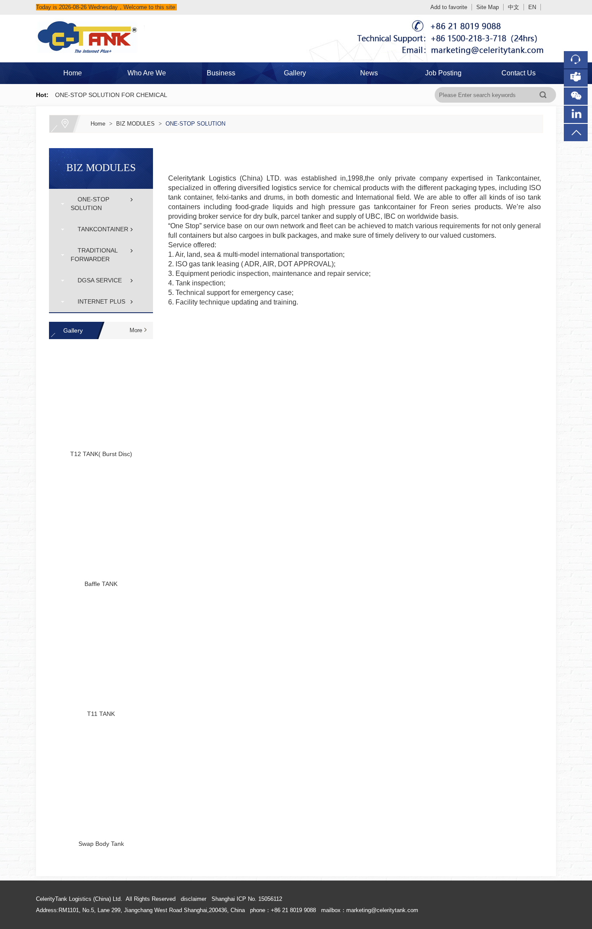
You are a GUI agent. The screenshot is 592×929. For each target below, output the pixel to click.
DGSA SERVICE (96, 280)
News (369, 73)
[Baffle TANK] (101, 521)
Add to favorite (448, 7)
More (136, 330)
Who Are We (146, 73)
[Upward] (568, 799)
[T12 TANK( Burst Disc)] (101, 391)
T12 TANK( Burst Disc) (101, 453)
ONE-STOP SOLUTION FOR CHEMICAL (111, 94)
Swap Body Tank (101, 843)
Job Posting (443, 73)
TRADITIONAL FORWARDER (94, 254)
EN (532, 7)
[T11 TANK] (101, 651)
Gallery (295, 73)
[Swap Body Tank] (101, 781)
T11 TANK (101, 713)
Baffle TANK (101, 583)
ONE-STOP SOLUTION (195, 123)
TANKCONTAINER (99, 229)
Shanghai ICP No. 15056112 (246, 899)
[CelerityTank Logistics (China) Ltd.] (296, 19)
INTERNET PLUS (98, 301)
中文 (513, 7)
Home (72, 73)
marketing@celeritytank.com (382, 910)
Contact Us (518, 73)
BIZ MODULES (135, 123)
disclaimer (193, 899)
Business (221, 73)
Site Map (487, 7)
